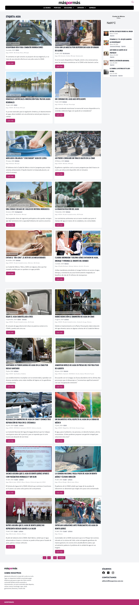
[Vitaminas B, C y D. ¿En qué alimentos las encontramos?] (106, 42)
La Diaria (47, 8)
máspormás (9, 602)
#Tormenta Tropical (89, 373)
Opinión (80, 8)
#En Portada (17, 52)
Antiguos (61, 557)
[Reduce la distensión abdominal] (106, 62)
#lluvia (22, 52)
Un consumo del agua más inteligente (70, 99)
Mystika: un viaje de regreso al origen (121, 31)
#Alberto (60, 373)
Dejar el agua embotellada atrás (19, 316)
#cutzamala (23, 428)
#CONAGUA (72, 373)
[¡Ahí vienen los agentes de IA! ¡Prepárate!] (106, 53)
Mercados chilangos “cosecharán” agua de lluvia (26, 158)
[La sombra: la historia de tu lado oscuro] (106, 71)
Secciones (68, 8)
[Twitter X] (108, 572)
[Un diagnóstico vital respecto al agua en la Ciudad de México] (78, 405)
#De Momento (62, 56)
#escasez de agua (80, 428)
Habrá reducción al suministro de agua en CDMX (74, 316)
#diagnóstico (66, 428)
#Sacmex (89, 322)
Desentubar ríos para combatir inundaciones (24, 47)
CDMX (17, 50)
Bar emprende (113, 75)
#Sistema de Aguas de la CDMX (38, 482)
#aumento (66, 373)
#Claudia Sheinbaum (63, 266)
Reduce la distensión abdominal (119, 61)
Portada (57, 8)
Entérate (65, 102)
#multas (68, 56)
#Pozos (23, 482)
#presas (82, 373)
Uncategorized (18, 212)
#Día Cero (30, 263)
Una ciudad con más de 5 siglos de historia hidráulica (27, 209)
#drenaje (71, 266)
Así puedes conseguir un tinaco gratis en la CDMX (75, 158)
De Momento (66, 53)
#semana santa (79, 56)
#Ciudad (65, 214)
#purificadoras (17, 373)
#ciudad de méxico (72, 214)
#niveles (78, 373)
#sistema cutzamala (36, 428)
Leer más (10, 63)
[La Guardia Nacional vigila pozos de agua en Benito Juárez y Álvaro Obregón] (78, 459)
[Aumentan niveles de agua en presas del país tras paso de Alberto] (78, 350)
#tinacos (24, 534)
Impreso (92, 8)
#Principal (26, 52)
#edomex (76, 266)
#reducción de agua (82, 322)
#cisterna (19, 534)
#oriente (81, 266)
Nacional (66, 371)
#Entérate (60, 104)
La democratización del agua (67, 209)
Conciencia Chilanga (115, 46)
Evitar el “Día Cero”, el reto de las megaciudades (25, 257)
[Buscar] (132, 2)
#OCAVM (29, 428)
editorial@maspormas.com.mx (112, 581)
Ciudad (16, 425)
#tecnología (72, 104)
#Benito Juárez (13, 482)
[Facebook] (103, 572)
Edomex (67, 263)
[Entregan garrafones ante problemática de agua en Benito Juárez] (78, 511)
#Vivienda (86, 266)
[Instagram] (112, 572)
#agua (7, 52)
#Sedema (23, 373)
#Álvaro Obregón (62, 482)
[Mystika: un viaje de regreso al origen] (106, 33)
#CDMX (11, 52)
